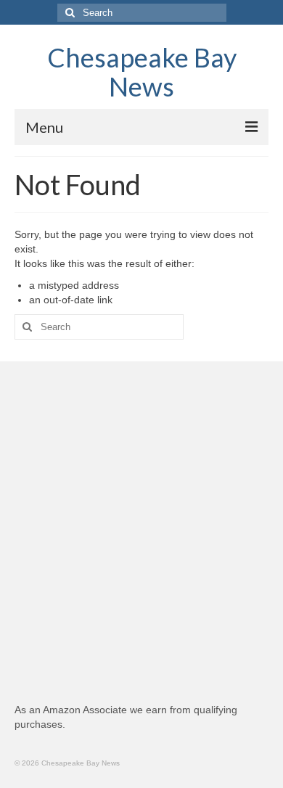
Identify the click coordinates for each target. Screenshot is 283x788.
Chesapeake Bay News (142, 71)
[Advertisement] (141, 539)
